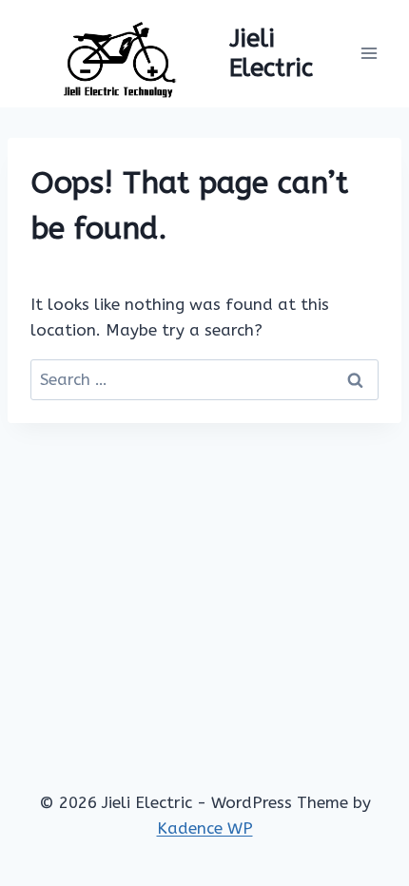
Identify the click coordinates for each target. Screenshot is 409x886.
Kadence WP (205, 828)
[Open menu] (368, 53)
